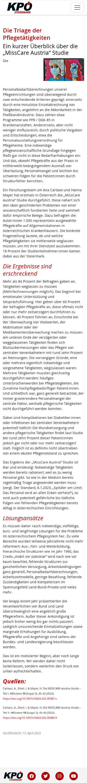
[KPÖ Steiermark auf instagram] (59, 775)
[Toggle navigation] (77, 7)
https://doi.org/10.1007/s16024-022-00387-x (30, 698)
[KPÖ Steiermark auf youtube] (73, 775)
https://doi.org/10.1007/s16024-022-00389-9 (30, 717)
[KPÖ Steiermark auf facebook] (31, 775)
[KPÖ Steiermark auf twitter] (45, 775)
